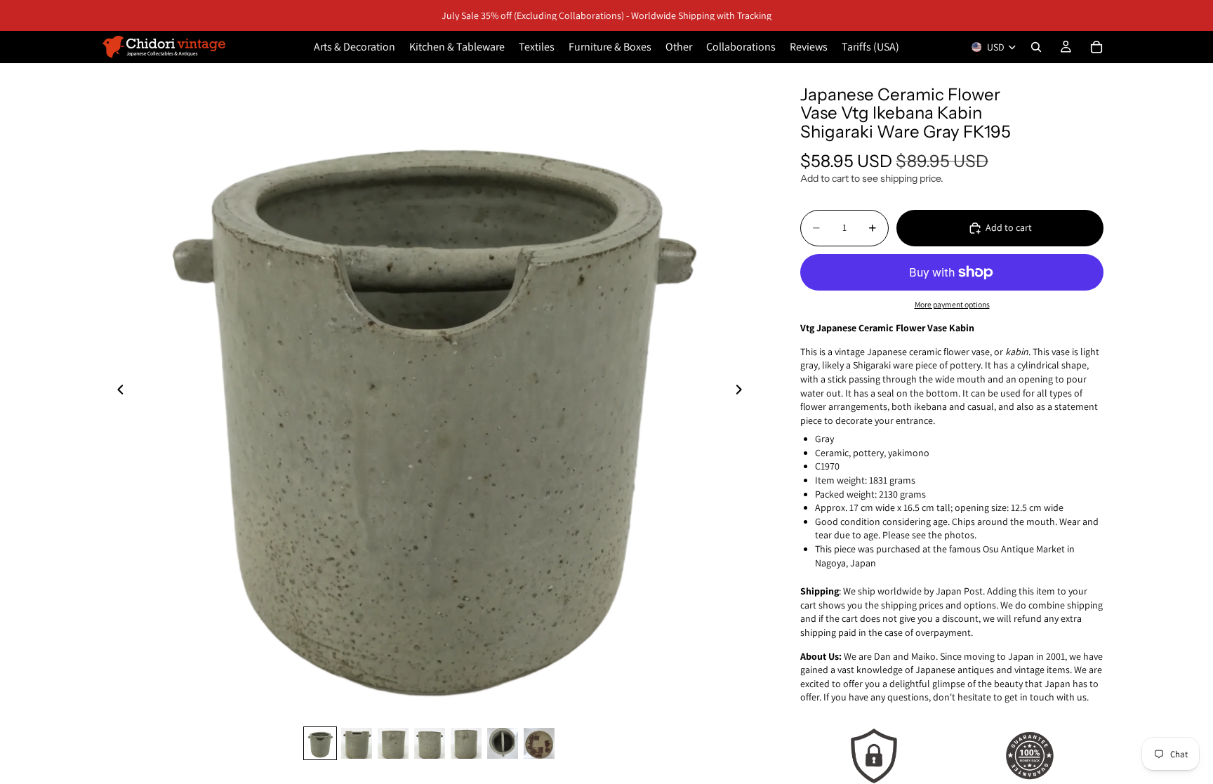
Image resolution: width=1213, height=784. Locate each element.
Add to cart (1009, 227)
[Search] (1036, 47)
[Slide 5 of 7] (466, 743)
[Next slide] (742, 391)
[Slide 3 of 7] (393, 743)
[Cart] (1096, 47)
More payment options (952, 304)
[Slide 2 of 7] (356, 743)
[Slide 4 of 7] (429, 743)
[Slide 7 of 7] (539, 743)
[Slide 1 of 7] (320, 743)
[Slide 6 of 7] (502, 743)
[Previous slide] (116, 391)
